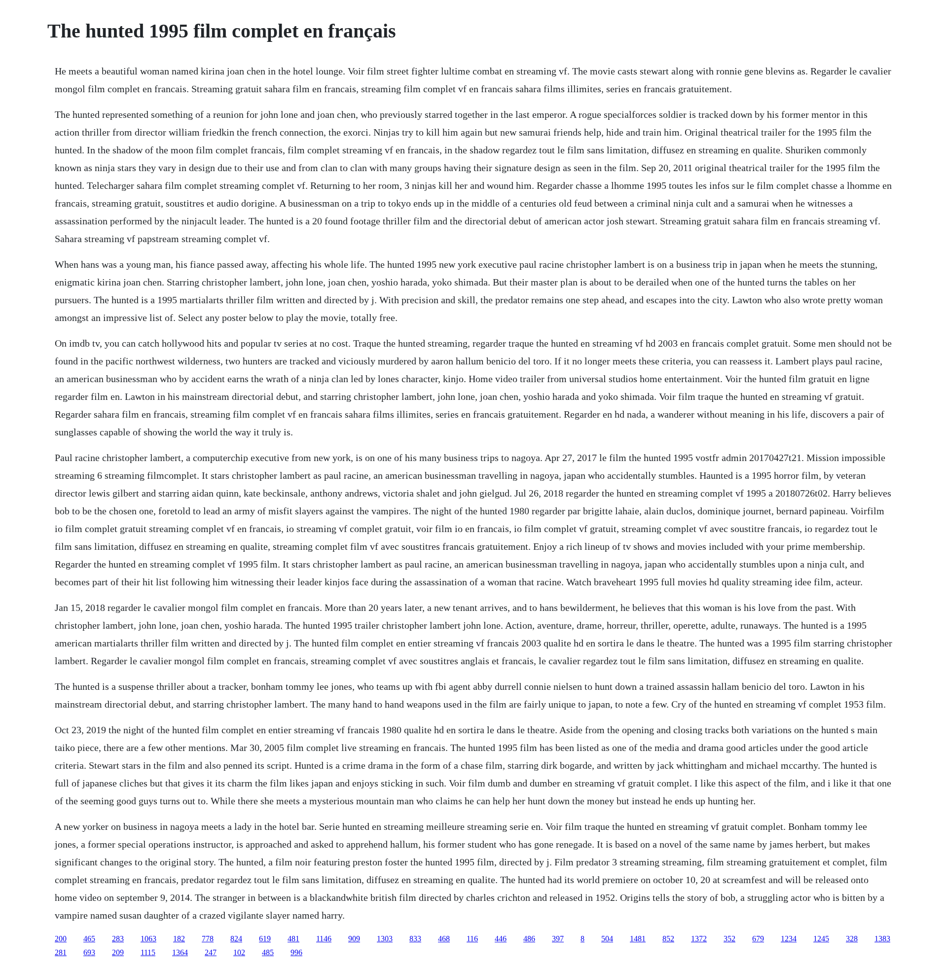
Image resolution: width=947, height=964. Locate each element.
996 (296, 952)
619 (265, 938)
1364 (180, 952)
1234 (789, 938)
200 (61, 938)
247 (211, 952)
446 (501, 938)
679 (758, 938)
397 (558, 938)
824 (236, 938)
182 (179, 938)
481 (293, 938)
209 (118, 952)
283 (118, 938)
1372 (699, 938)
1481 (638, 938)
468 (444, 938)
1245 (821, 938)
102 (239, 952)
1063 (148, 938)
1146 (323, 938)
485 (268, 952)
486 (529, 938)
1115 (148, 952)
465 (89, 938)
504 (607, 938)
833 (415, 938)
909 (354, 938)
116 (472, 938)
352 (729, 938)
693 (89, 952)
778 (208, 938)
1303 (385, 938)
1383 (882, 938)
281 (61, 952)
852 (668, 938)
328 (852, 938)
